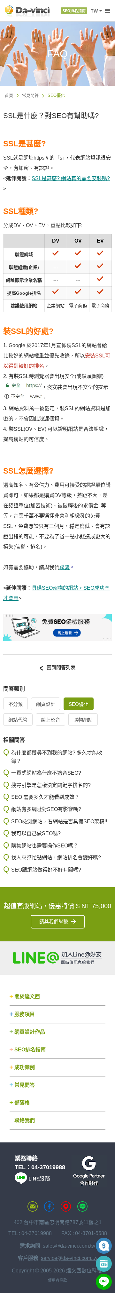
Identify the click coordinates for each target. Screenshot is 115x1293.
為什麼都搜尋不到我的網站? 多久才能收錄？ (56, 757)
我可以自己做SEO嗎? (36, 833)
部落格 (22, 1102)
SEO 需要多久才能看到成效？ (45, 797)
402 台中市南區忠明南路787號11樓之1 (58, 1222)
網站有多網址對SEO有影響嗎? (46, 809)
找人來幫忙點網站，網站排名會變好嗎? (56, 857)
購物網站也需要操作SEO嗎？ (44, 845)
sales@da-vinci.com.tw (69, 1246)
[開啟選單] (107, 11)
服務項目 (24, 1014)
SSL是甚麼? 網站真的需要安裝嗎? (71, 178)
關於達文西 (27, 996)
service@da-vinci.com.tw (69, 1258)
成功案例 (24, 1067)
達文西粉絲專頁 (49, 1206)
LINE (82, 1206)
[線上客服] (104, 1282)
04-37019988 (48, 1167)
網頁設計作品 (29, 1032)
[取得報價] (104, 1246)
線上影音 (50, 720)
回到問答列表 (61, 667)
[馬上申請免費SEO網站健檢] (57, 639)
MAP (66, 1206)
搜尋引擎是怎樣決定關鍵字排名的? (51, 785)
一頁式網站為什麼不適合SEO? (46, 773)
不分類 (15, 704)
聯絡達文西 (32, 1206)
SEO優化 (78, 704)
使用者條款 (57, 1280)
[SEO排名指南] (74, 10)
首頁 (9, 95)
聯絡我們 (24, 1120)
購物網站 (83, 720)
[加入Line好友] (57, 957)
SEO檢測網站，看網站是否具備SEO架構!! (59, 821)
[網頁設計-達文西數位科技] (27, 11)
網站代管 (17, 720)
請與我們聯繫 (53, 921)
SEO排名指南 (30, 1049)
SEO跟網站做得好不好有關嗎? (46, 870)
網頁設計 (45, 704)
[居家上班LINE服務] (32, 1182)
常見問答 (30, 95)
